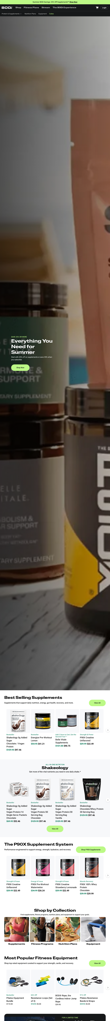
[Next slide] (108, 730)
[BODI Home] (7, 7)
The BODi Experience (64, 8)
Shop (18, 8)
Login (104, 7)
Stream (46, 8)
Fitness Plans (31, 8)
